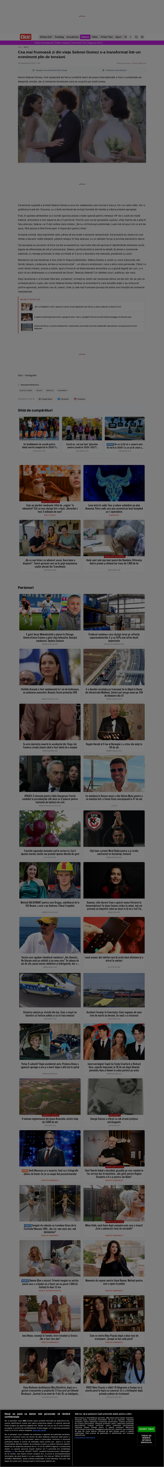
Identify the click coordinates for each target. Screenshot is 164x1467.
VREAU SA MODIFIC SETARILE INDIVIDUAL (146, 1439)
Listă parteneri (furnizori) (85, 1438)
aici (12, 1451)
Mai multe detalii (39, 1430)
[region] (82, 1438)
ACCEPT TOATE (146, 1429)
